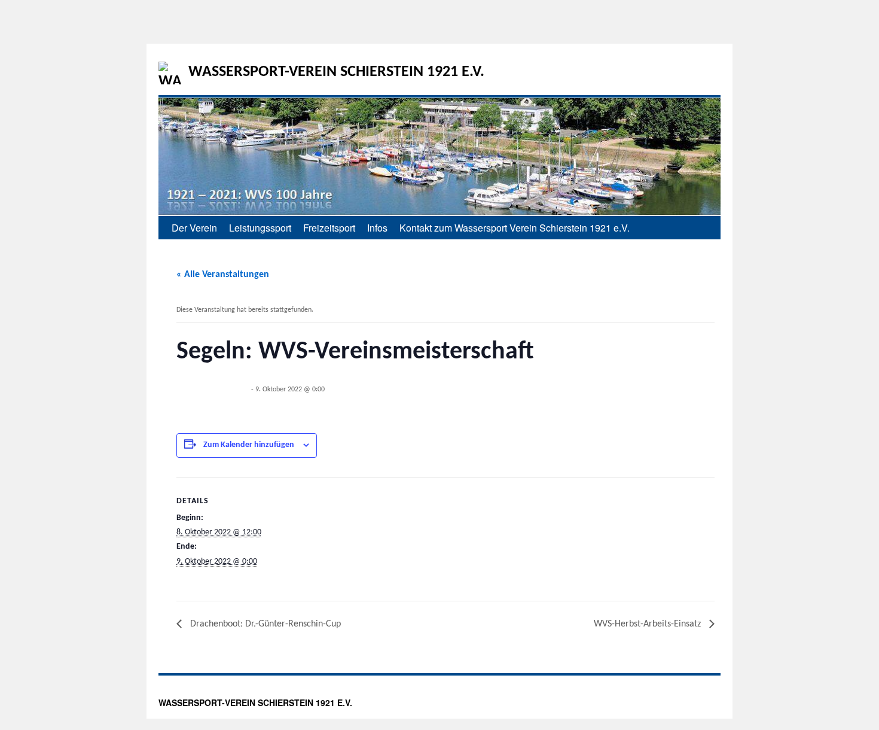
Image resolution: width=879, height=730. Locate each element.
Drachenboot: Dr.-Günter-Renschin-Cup (264, 624)
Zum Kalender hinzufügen (248, 444)
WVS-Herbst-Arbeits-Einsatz (648, 624)
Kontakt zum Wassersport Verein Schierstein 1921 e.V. (514, 228)
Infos (377, 228)
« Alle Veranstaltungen (222, 274)
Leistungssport (260, 228)
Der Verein (194, 228)
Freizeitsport (329, 228)
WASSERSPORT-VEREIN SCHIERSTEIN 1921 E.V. (336, 72)
